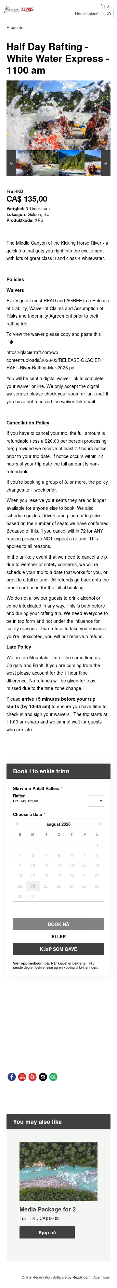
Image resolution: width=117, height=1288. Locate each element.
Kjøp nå (47, 1232)
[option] (19, 163)
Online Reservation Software (44, 1277)
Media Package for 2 (48, 1209)
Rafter (25, 798)
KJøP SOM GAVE (58, 949)
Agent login (101, 1277)
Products (14, 27)
